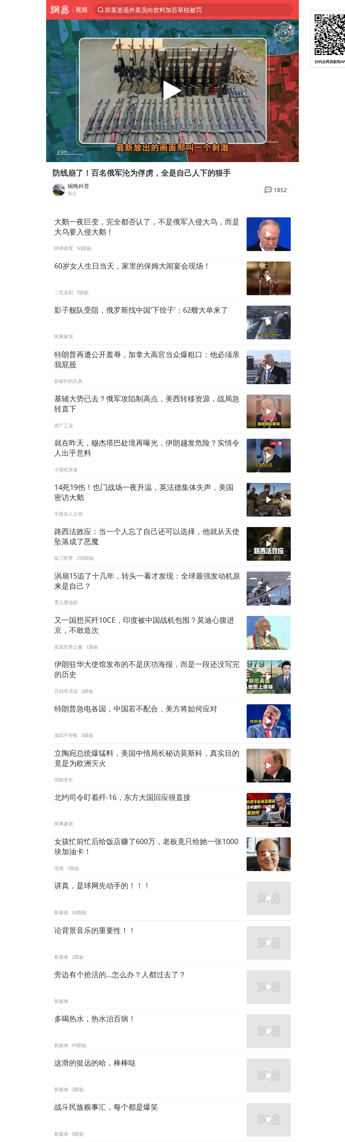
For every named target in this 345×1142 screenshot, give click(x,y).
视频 (81, 9)
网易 (59, 10)
